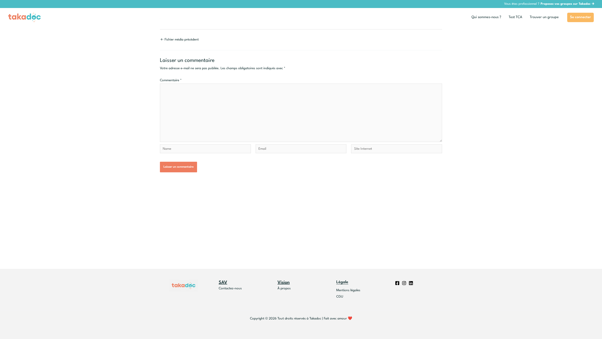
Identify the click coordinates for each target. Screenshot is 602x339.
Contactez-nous (230, 288)
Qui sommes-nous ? (486, 17)
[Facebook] (397, 283)
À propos (284, 288)
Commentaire (171, 80)
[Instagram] (404, 283)
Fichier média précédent (179, 39)
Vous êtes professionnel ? (549, 3)
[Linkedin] (411, 283)
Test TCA (515, 17)
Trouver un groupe (544, 17)
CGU (339, 296)
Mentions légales (348, 290)
